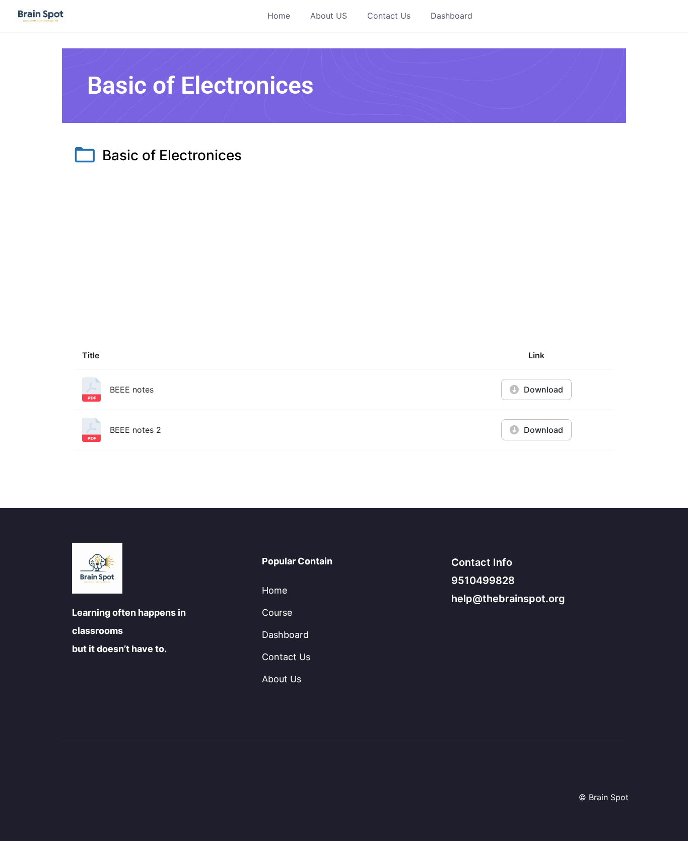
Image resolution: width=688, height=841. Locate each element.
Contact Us (388, 16)
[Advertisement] (344, 256)
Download (543, 389)
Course (277, 612)
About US (328, 16)
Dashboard (451, 16)
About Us (281, 679)
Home (278, 16)
